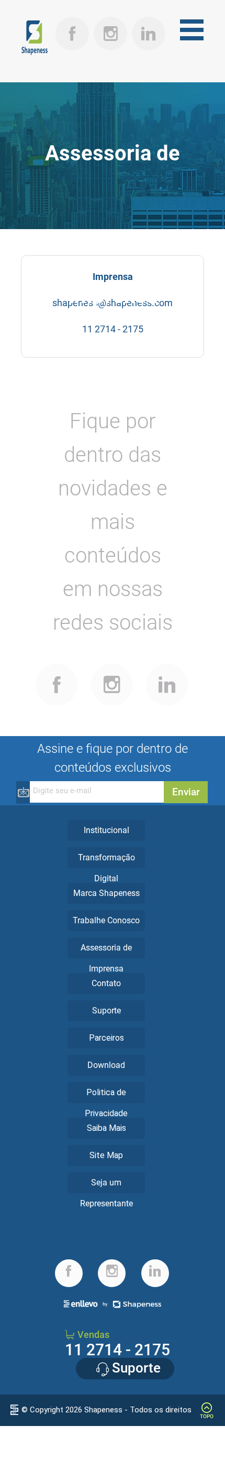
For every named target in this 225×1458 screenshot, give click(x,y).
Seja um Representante (106, 1193)
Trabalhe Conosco (106, 920)
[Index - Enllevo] (14, 1410)
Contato (106, 983)
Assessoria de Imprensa (106, 958)
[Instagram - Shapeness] (111, 21)
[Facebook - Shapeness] (57, 668)
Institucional (106, 830)
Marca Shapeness (106, 893)
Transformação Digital (106, 867)
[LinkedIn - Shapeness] (167, 668)
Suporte (106, 1011)
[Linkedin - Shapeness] (148, 21)
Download (106, 1065)
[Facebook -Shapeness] (72, 21)
